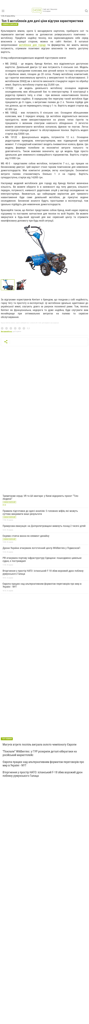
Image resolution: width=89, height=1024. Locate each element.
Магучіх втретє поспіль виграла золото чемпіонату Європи (39, 744)
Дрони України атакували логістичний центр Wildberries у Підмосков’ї (41, 548)
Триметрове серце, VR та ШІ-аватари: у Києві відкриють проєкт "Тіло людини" (40, 497)
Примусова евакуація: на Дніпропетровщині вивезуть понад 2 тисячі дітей (44, 525)
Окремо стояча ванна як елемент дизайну (26, 535)
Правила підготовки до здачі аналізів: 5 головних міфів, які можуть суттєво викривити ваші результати (40, 512)
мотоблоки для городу (32, 44)
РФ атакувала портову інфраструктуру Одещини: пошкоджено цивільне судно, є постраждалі (42, 559)
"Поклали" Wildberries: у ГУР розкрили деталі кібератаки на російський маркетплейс (40, 753)
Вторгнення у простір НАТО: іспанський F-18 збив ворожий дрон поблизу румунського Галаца (43, 572)
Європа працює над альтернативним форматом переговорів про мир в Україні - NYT (42, 585)
